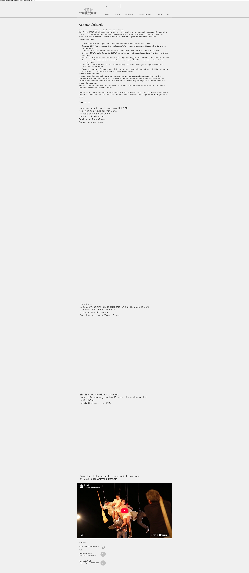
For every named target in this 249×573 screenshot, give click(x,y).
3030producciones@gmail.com (89, 546)
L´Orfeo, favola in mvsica (91, 44)
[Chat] (103, 554)
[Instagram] (103, 547)
